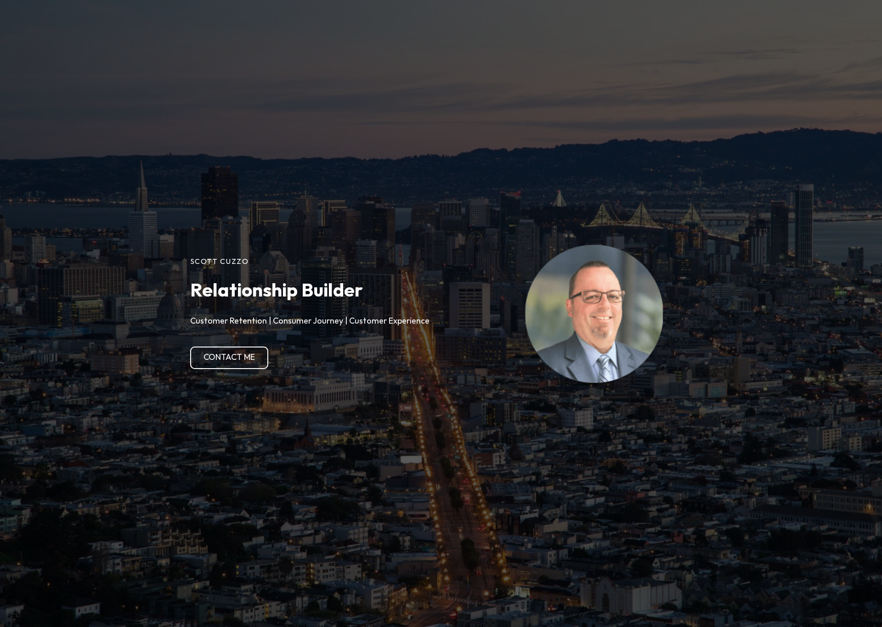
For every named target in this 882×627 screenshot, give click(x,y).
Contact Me (229, 357)
